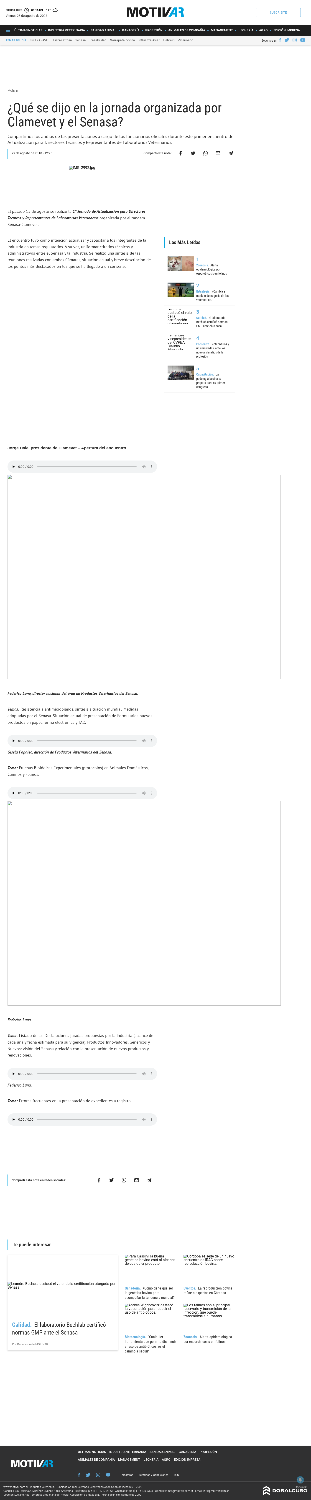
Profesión (154, 30)
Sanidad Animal (103, 30)
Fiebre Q (168, 40)
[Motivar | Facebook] (280, 40)
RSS (176, 1475)
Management (222, 30)
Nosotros (127, 1475)
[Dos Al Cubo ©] (285, 1494)
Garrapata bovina (122, 40)
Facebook (79, 1475)
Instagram (98, 1475)
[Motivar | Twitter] (287, 40)
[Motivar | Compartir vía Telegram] (230, 153)
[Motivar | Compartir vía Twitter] (193, 153)
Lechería (246, 30)
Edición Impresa (286, 30)
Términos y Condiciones (153, 1475)
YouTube (108, 1475)
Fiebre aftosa (62, 40)
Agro (263, 30)
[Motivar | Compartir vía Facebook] (180, 153)
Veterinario (185, 40)
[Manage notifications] (300, 1479)
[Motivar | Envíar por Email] (218, 153)
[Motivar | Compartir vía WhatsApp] (205, 153)
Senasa (80, 40)
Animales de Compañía (186, 30)
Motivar (13, 90)
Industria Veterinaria (66, 30)
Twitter (88, 1475)
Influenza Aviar (149, 40)
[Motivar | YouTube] (302, 40)
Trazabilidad (98, 40)
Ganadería (131, 30)
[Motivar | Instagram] (295, 40)
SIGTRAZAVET (40, 40)
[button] (278, 12)
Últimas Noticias (28, 30)
